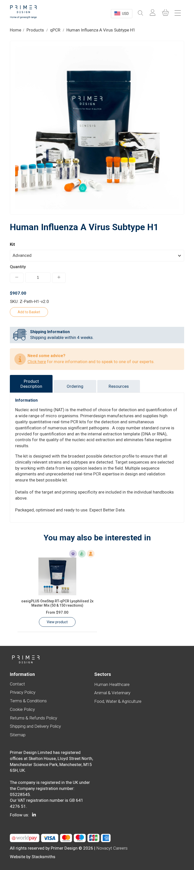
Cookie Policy (22, 709)
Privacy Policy (22, 692)
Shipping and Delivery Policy (35, 726)
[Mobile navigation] (178, 12)
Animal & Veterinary (112, 692)
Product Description (31, 384)
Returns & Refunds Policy (33, 717)
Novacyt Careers (112, 848)
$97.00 (57, 612)
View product (57, 622)
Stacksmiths (43, 856)
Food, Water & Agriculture (117, 701)
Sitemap (18, 734)
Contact (17, 683)
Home (15, 29)
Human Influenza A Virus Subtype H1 (100, 29)
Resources (119, 386)
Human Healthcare (112, 684)
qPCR (55, 29)
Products (35, 29)
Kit (12, 244)
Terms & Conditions (28, 700)
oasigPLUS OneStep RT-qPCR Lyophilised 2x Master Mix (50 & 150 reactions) (57, 603)
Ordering (75, 386)
